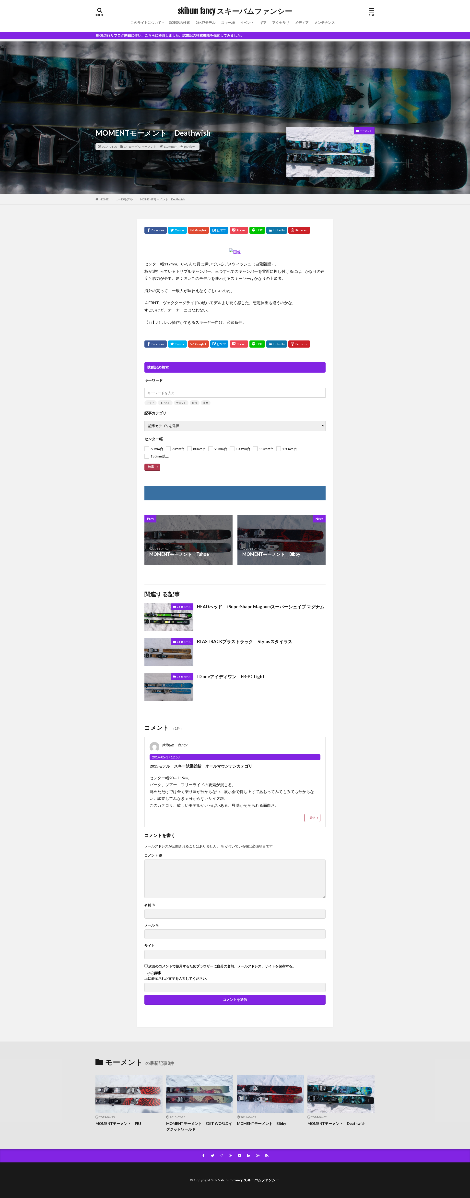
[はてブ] (219, 230)
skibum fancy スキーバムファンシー (235, 11)
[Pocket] (239, 230)
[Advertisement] (235, 75)
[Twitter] (177, 230)
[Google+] (198, 230)
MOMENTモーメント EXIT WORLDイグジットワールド (199, 1126)
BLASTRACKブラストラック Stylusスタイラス (244, 641)
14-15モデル (132, 146)
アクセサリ (280, 22)
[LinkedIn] (276, 230)
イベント (247, 22)
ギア (263, 22)
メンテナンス (324, 22)
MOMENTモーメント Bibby (261, 1123)
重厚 (205, 402)
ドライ (150, 402)
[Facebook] (155, 230)
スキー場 (228, 22)
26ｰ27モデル (205, 22)
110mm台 (170, 146)
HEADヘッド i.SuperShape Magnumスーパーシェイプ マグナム (260, 606)
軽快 (194, 402)
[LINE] (257, 230)
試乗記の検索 (179, 22)
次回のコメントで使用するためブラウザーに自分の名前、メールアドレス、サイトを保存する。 (222, 966)
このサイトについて (145, 22)
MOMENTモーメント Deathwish (162, 199)
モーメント (149, 146)
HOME (104, 199)
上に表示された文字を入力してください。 (177, 978)
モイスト (165, 402)
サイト (149, 945)
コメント (153, 855)
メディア (302, 22)
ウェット (181, 402)
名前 (149, 905)
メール (151, 925)
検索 (151, 467)
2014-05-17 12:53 (166, 757)
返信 (312, 818)
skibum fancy (174, 744)
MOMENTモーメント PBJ (118, 1123)
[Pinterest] (299, 230)
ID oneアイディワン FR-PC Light (230, 676)
